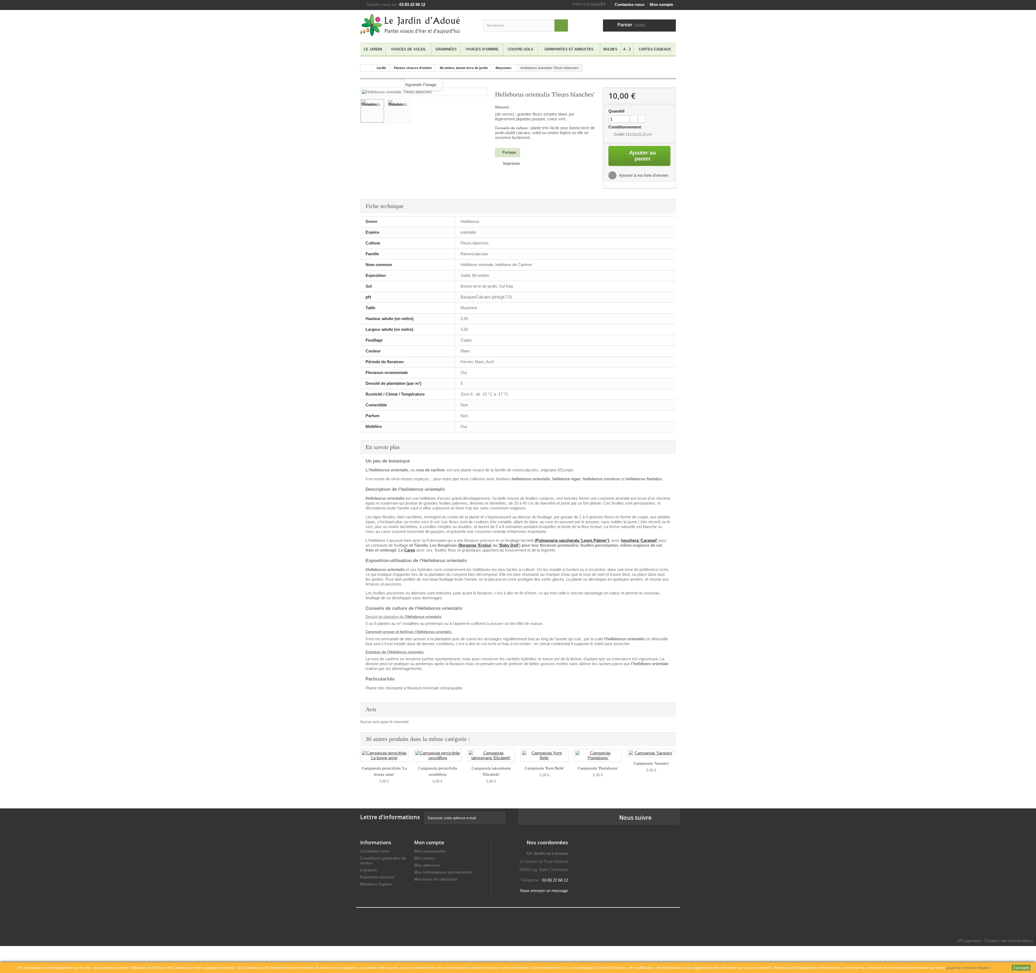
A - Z (627, 49)
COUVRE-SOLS (520, 49)
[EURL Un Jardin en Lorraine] (410, 25)
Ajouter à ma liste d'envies (643, 175)
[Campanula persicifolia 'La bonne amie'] (384, 755)
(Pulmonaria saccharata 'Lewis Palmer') (572, 540)
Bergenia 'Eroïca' (475, 545)
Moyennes (504, 68)
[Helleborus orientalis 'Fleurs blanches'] (372, 111)
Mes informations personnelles (443, 872)
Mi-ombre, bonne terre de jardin (464, 68)
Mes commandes (430, 851)
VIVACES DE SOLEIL (408, 49)
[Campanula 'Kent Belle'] (544, 755)
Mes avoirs (424, 858)
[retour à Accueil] (366, 68)
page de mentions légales (968, 967)
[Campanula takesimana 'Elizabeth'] (491, 755)
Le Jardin (373, 49)
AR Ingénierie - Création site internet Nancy (995, 940)
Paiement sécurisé (377, 877)
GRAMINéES (446, 49)
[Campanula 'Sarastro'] (651, 753)
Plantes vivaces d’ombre (413, 68)
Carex (409, 550)
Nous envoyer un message (544, 890)
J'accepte (1021, 967)
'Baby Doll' (509, 545)
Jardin (381, 68)
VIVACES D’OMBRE (482, 49)
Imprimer (511, 163)
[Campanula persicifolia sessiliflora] (438, 755)
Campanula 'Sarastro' (651, 763)
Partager (508, 152)
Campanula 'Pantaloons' (598, 768)
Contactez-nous (630, 4)
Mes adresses (427, 865)
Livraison (369, 870)
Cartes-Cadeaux (655, 49)
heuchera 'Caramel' (639, 540)
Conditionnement (625, 127)
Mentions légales (376, 884)
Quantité (616, 111)
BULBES (610, 49)
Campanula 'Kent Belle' (544, 768)
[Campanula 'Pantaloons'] (598, 755)
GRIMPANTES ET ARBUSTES (569, 49)
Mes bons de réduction (435, 879)
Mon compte (661, 4)
